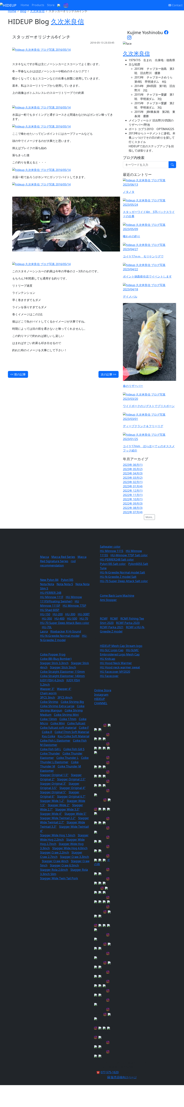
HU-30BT (84, 614)
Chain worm (48, 693)
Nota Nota (47, 584)
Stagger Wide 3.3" (67, 809)
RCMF (104, 619)
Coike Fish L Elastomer (55, 740)
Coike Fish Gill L (50, 749)
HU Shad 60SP (49, 610)
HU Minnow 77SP (74, 606)
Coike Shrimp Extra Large (57, 706)
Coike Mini (57, 723)
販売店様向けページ (123, 1077)
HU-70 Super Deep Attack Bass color (64, 623)
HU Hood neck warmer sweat (120, 667)
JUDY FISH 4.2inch (52, 680)
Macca (44, 557)
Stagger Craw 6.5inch (64, 865)
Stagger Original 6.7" (71, 796)
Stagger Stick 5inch (63, 667)
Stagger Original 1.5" (54, 775)
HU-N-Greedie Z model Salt (118, 577)
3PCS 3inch (47, 697)
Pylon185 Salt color (113, 564)
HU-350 (47, 619)
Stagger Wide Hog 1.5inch (57, 835)
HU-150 (45, 614)
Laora (44, 631)
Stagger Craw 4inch (55, 861)
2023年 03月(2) (132, 478)
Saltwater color (110, 547)
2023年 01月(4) (132, 486)
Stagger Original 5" (53, 792)
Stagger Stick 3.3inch (54, 663)
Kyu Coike (48, 736)
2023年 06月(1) (132, 465)
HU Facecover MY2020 (115, 672)
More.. (149, 517)
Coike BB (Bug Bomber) (56, 659)
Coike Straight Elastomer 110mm (62, 672)
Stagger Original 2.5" (71, 779)
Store (50, 5)
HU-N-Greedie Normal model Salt (122, 572)
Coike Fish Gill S (73, 749)
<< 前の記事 (18, 374)
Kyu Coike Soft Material (73, 736)
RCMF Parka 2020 (128, 623)
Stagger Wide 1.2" (52, 801)
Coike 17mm (67, 719)
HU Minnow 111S (111, 551)
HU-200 (58, 614)
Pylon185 (67, 580)
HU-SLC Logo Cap (111, 650)
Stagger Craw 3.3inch (74, 857)
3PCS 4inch (65, 697)
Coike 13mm (48, 719)
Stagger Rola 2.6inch (54, 870)
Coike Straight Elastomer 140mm (62, 676)
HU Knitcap (107, 659)
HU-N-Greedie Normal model (59, 636)
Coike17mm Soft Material (72, 732)
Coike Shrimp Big (72, 702)
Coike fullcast (76, 723)
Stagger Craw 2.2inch (54, 852)
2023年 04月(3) (132, 473)
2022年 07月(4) (132, 512)
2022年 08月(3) (132, 508)
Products (38, 5)
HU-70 (84, 619)
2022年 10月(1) (132, 499)
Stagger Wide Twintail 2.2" (58, 818)
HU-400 (59, 619)
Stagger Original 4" (72, 788)
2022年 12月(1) (132, 491)
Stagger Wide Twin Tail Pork (59, 878)
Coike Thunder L (67, 758)
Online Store (102, 690)
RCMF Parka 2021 (111, 627)
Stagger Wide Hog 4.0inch (70, 848)
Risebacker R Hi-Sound (65, 631)
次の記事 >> (108, 374)
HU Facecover (109, 676)
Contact (177, 5)
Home (25, 5)
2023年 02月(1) (132, 482)
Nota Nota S (65, 584)
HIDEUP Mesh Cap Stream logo (121, 646)
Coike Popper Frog (52, 654)
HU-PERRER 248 (50, 593)
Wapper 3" (47, 689)
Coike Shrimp (49, 702)
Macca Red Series (63, 557)
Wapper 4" (64, 689)
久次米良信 (37, 11)
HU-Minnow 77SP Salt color (129, 555)
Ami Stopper (108, 600)
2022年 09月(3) (132, 504)
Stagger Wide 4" (51, 814)
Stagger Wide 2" (59, 805)
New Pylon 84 (49, 580)
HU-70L (47, 627)
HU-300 (70, 614)
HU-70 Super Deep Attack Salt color (124, 581)
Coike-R (47, 732)
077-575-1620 (110, 1072)
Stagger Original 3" (53, 784)
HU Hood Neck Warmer (116, 663)
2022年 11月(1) (132, 495)
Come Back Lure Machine (117, 596)
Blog (23, 11)
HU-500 (72, 619)
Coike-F (84, 728)
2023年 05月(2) (132, 469)
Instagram (101, 695)
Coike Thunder (50, 753)
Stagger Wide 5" (75, 814)
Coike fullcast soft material (58, 728)
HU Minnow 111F (51, 597)
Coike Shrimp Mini (66, 715)
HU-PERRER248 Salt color (117, 559)
